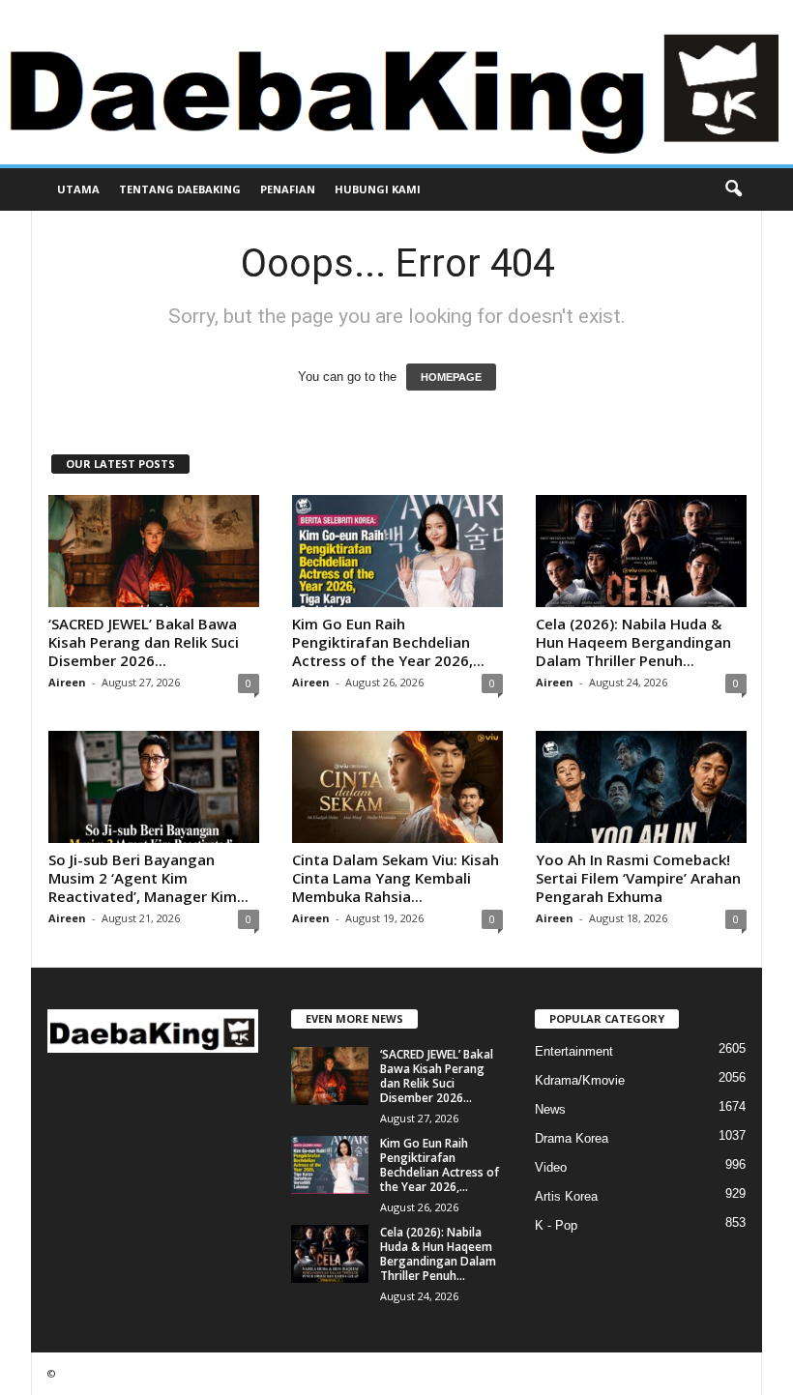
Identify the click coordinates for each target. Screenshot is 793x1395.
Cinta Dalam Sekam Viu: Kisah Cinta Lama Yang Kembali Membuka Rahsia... (395, 878)
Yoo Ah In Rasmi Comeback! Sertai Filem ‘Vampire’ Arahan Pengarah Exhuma (638, 878)
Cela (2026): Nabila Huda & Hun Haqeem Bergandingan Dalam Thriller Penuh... (633, 642)
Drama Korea (571, 1138)
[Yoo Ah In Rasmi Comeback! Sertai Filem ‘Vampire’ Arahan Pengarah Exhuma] (641, 787)
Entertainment (574, 1051)
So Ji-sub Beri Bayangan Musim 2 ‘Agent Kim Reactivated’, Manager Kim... (148, 878)
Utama (78, 189)
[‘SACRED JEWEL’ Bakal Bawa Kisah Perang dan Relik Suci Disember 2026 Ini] (153, 551)
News (550, 1109)
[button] (733, 189)
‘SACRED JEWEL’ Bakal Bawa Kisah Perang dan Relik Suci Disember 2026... (143, 642)
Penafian (287, 189)
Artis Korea (566, 1196)
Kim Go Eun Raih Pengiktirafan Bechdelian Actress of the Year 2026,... (388, 642)
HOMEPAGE (451, 377)
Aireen (67, 682)
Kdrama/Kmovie (580, 1080)
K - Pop (556, 1225)
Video (551, 1167)
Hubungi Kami (378, 189)
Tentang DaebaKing (180, 189)
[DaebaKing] (396, 82)
